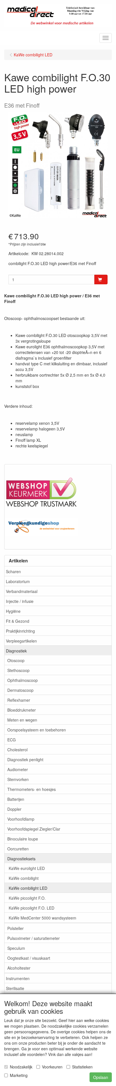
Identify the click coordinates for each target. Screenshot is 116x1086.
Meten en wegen (22, 720)
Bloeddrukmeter (21, 710)
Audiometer (17, 769)
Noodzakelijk (21, 1067)
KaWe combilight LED (28, 888)
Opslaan (100, 1077)
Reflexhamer (18, 700)
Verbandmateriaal (21, 591)
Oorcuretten (18, 849)
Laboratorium (18, 581)
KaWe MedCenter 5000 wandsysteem (42, 918)
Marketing (19, 1075)
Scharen (13, 571)
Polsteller (15, 928)
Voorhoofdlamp (20, 819)
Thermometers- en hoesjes (31, 789)
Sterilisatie (15, 988)
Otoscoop (15, 660)
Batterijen (15, 799)
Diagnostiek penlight (25, 759)
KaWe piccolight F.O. (27, 898)
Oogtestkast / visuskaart (28, 958)
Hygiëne (13, 611)
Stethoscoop (18, 670)
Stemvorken (18, 779)
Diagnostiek (16, 651)
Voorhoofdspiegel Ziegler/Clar (33, 829)
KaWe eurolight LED (27, 868)
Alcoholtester (18, 968)
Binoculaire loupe (22, 839)
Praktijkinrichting (20, 631)
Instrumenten (18, 978)
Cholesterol (17, 749)
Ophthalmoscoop (22, 680)
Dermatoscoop (20, 690)
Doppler (14, 809)
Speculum (16, 948)
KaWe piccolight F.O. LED (31, 908)
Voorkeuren (52, 1067)
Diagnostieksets (21, 858)
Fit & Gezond (17, 621)
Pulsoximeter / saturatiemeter (33, 938)
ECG (11, 740)
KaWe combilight (24, 878)
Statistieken (82, 1067)
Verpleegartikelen (21, 641)
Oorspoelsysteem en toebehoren (36, 730)
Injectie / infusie (20, 601)
